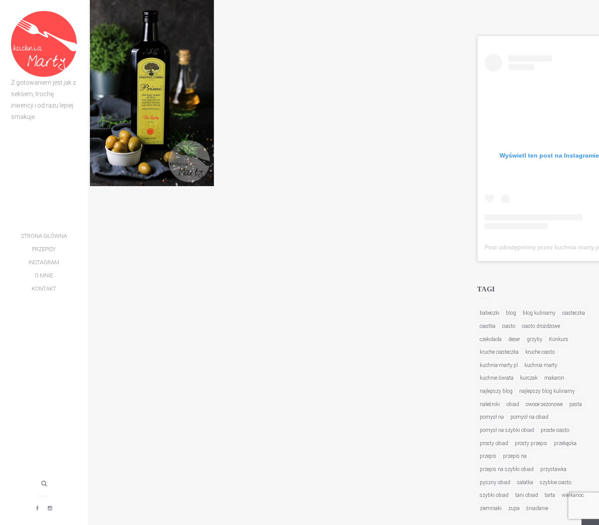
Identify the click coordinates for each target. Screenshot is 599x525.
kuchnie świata (496, 378)
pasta (575, 404)
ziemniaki (491, 508)
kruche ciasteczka (499, 352)
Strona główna (44, 236)
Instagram (44, 262)
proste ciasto (555, 430)
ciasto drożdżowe (541, 326)
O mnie (44, 275)
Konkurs (558, 339)
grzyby (534, 339)
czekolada (491, 339)
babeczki (489, 313)
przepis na (515, 456)
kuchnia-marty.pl (499, 365)
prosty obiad (494, 443)
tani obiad (526, 495)
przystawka (553, 469)
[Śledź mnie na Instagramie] (50, 508)
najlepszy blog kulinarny (547, 391)
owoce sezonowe (544, 404)
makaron (554, 378)
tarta (550, 495)
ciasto (508, 326)
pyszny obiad (495, 482)
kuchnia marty (540, 365)
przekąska (565, 443)
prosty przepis (531, 443)
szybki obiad (494, 495)
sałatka (525, 482)
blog (511, 313)
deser (514, 339)
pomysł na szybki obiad (507, 430)
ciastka (488, 326)
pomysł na (492, 417)
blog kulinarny (539, 313)
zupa (514, 508)
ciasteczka (573, 313)
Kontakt (44, 288)
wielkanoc (573, 495)
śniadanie (537, 508)
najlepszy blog (496, 391)
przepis (488, 456)
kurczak (529, 378)
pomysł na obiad (529, 417)
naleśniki (490, 404)
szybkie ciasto (555, 482)
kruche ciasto (540, 352)
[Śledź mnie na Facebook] (37, 508)
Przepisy (44, 249)
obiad (512, 404)
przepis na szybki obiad (507, 469)
